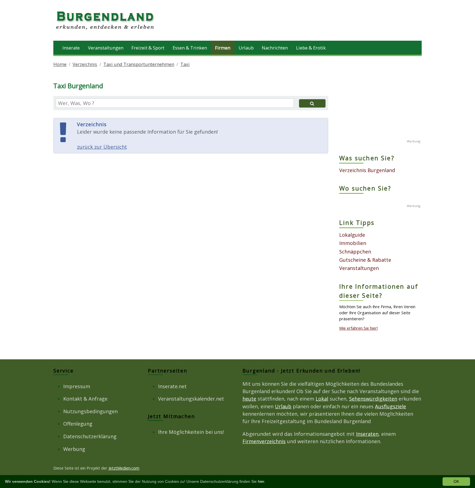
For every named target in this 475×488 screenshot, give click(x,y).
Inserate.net (172, 386)
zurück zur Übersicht (102, 147)
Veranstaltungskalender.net (191, 398)
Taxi (185, 64)
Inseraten (367, 434)
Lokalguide (352, 234)
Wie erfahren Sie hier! (358, 328)
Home (60, 64)
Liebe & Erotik (311, 48)
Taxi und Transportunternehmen (138, 64)
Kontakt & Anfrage (85, 398)
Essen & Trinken (190, 48)
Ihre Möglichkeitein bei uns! (191, 432)
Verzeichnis (85, 64)
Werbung (74, 449)
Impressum (76, 386)
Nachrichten (275, 48)
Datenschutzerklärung (90, 436)
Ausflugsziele (390, 406)
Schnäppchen (355, 251)
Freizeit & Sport (147, 48)
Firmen (222, 48)
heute (249, 398)
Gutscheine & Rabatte (365, 260)
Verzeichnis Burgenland (367, 170)
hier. (261, 481)
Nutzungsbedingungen (90, 411)
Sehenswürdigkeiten (373, 398)
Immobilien (352, 243)
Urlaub (246, 48)
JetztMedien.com (124, 468)
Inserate (71, 48)
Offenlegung (77, 423)
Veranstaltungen (105, 48)
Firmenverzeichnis (264, 441)
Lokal (322, 398)
